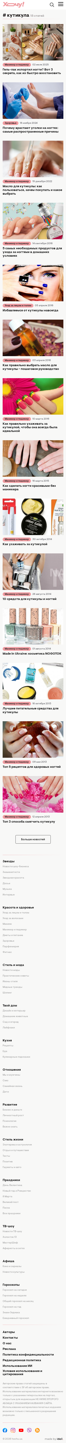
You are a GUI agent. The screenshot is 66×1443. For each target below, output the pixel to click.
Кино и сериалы (12, 1266)
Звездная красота (13, 878)
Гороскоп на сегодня (15, 1290)
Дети (6, 1092)
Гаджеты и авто (12, 1167)
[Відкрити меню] (60, 4)
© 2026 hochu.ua (12, 1439)
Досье (6, 883)
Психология (9, 1121)
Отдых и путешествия (16, 1150)
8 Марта (7, 1196)
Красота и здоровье (18, 907)
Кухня (7, 1040)
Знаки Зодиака (11, 1312)
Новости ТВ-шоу (12, 1231)
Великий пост (11, 1202)
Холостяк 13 (10, 1237)
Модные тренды (12, 987)
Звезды (8, 861)
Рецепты (8, 1046)
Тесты (6, 1156)
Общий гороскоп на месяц (18, 1301)
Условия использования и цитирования (22, 1373)
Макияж (7, 924)
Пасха (6, 1208)
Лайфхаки (9, 1028)
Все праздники (11, 1213)
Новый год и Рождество (17, 1191)
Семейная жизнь (13, 1086)
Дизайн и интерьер (14, 1011)
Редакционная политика (22, 1360)
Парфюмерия (11, 946)
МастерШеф (10, 1243)
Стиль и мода (13, 965)
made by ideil (53, 1439)
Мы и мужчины (11, 1075)
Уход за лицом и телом (18, 305)
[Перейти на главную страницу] (13, 5)
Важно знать (10, 1127)
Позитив (7, 1162)
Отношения (12, 1070)
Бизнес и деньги (12, 1110)
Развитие (10, 1104)
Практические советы (16, 976)
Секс (5, 1080)
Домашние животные (15, 1016)
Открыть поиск (52, 4)
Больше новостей (33, 839)
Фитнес (7, 952)
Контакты (10, 1338)
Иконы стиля (10, 981)
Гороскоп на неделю (15, 1296)
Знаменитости (11, 872)
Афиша (8, 1261)
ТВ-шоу (8, 1226)
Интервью (9, 895)
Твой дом (10, 1005)
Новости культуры (14, 1272)
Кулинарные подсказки (16, 1057)
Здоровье (10, 123)
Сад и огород (11, 1022)
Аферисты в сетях (14, 1248)
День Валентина (12, 1185)
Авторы (9, 1332)
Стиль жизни (13, 1139)
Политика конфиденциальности (28, 1354)
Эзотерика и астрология (17, 1145)
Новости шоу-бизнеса (16, 866)
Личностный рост (13, 1115)
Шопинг (7, 993)
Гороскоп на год (12, 1307)
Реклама (9, 1349)
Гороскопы (11, 1285)
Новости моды (11, 970)
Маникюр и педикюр (17, 65)
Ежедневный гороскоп (16, 1318)
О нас (7, 1343)
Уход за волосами (13, 918)
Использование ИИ (17, 1366)
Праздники (11, 1180)
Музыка (7, 889)
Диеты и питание (13, 935)
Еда (5, 1051)
